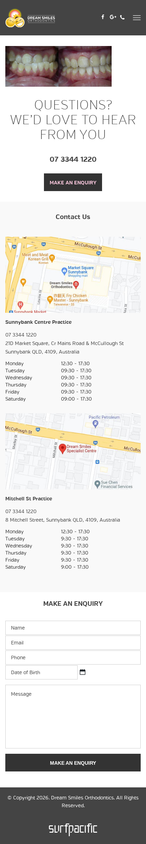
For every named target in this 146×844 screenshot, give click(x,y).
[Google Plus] (113, 16)
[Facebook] (102, 16)
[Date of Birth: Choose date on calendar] (82, 672)
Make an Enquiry (73, 182)
